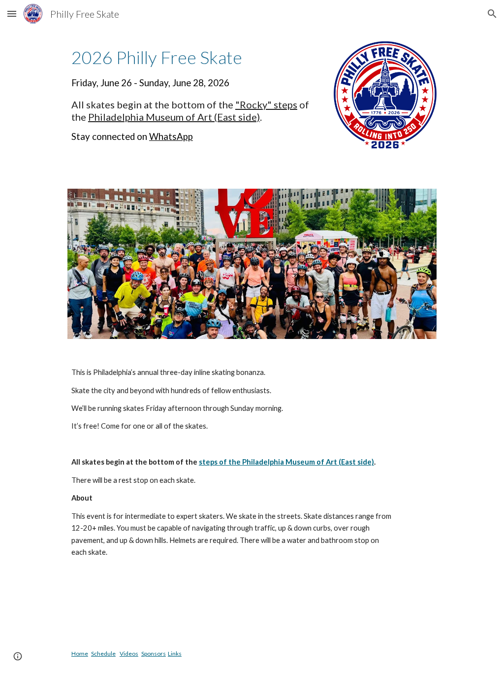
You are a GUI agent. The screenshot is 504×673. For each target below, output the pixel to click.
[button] (12, 13)
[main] (194, 94)
